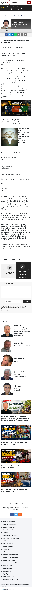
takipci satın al (7, 571)
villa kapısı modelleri (9, 541)
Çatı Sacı (5, 532)
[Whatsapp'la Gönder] (15, 34)
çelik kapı (5, 552)
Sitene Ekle (16, 509)
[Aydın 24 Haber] (9, 2)
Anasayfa (5, 507)
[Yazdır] (22, 34)
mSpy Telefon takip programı (11, 538)
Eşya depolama (7, 574)
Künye (11, 507)
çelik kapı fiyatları (8, 543)
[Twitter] (9, 34)
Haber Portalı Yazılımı (9, 589)
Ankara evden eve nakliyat (10, 554)
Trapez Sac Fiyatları (8, 530)
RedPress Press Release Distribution (12, 584)
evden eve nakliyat (8, 576)
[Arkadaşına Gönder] (18, 34)
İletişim (17, 507)
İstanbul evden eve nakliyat (10, 557)
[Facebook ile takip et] (12, 514)
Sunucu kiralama (7, 568)
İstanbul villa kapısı (8, 546)
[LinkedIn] (12, 34)
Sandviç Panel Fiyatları (9, 527)
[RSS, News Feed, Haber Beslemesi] (20, 514)
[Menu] (28, 2)
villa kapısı (6, 549)
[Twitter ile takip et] (16, 514)
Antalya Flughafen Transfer (10, 579)
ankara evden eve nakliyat (10, 535)
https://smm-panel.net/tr (10, 524)
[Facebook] (6, 34)
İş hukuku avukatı (7, 565)
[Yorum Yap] (25, 34)
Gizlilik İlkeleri (24, 507)
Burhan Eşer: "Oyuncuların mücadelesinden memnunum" (19, 8)
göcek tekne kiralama (9, 521)
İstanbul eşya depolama (9, 560)
